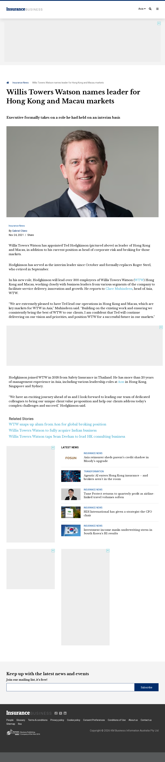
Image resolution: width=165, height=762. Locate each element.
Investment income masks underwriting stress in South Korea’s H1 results (118, 531)
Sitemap (10, 724)
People (10, 720)
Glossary (20, 720)
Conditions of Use (117, 720)
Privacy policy (57, 720)
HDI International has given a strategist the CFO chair (118, 513)
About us (133, 720)
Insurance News (21, 82)
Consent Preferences (94, 720)
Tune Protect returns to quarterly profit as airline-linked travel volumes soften (119, 495)
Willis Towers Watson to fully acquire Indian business (53, 430)
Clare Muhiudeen (119, 289)
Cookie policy (73, 720)
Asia (141, 8)
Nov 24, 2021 (16, 235)
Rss (20, 724)
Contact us (146, 720)
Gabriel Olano (19, 230)
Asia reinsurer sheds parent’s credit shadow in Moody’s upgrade (116, 459)
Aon (121, 382)
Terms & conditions (38, 720)
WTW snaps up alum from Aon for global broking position (57, 424)
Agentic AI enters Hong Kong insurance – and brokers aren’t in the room (116, 477)
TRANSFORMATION (94, 471)
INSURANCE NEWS (93, 453)
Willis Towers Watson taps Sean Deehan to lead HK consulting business (67, 436)
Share (30, 235)
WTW (139, 280)
